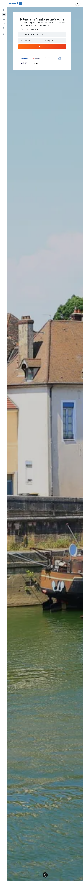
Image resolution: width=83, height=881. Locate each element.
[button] (3, 3)
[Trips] (3, 34)
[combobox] (28, 29)
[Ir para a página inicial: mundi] (15, 3)
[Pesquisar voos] (3, 10)
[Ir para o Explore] (3, 28)
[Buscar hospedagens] (3, 14)
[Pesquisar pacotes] (3, 23)
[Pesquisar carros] (3, 19)
